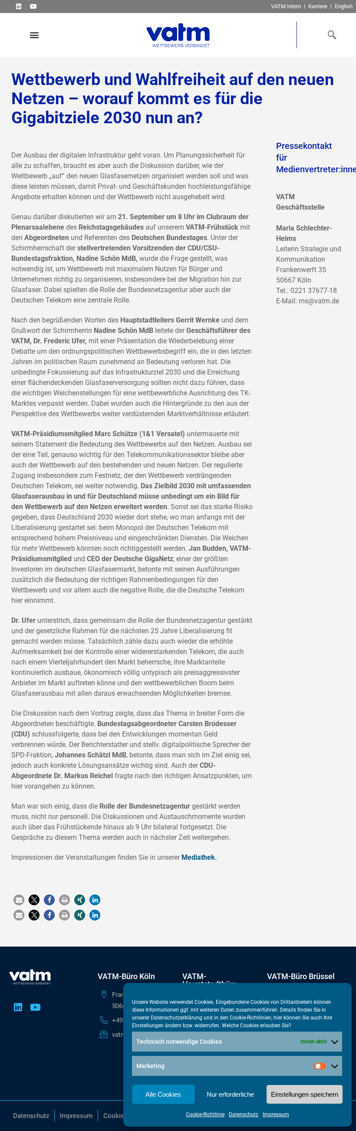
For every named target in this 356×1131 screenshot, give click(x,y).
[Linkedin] (18, 6)
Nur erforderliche (230, 1094)
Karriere (317, 6)
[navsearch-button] (330, 34)
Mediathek (198, 857)
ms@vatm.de (319, 301)
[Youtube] (33, 6)
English (344, 6)
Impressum (276, 1114)
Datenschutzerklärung (176, 1018)
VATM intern (286, 6)
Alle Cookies (163, 1094)
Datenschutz (243, 1114)
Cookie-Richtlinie (205, 1114)
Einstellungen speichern (304, 1094)
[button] (34, 35)
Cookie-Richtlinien (250, 1018)
